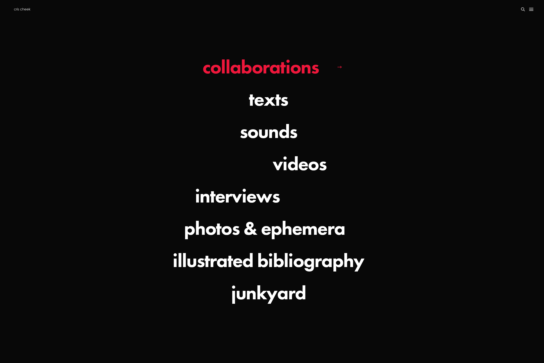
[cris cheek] (22, 9)
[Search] (523, 9)
